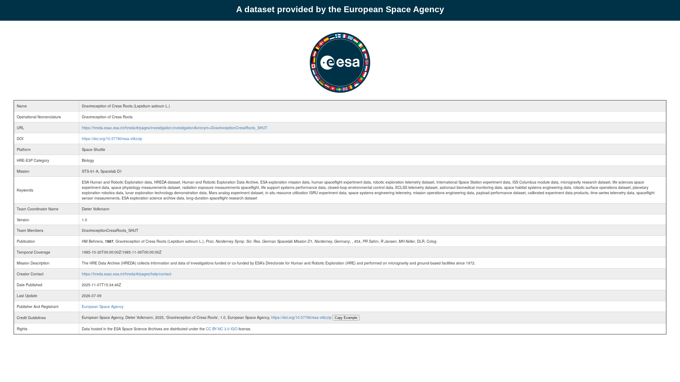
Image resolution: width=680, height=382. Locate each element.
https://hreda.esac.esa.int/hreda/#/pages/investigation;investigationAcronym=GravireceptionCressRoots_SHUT (174, 127)
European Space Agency (103, 306)
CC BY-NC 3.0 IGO (221, 328)
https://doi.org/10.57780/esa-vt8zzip (112, 138)
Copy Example (346, 318)
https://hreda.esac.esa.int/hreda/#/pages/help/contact (126, 273)
